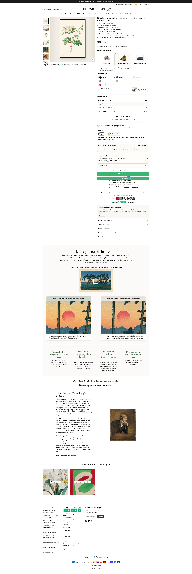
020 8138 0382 (69, 517)
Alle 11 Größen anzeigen (123, 116)
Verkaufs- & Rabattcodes (48, 537)
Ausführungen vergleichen (106, 70)
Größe (123, 100)
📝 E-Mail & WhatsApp (118, 4)
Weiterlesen (102, 215)
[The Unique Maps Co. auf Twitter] (92, 521)
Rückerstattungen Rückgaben (49, 522)
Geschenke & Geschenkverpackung (51, 542)
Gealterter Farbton (115, 134)
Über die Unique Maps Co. (49, 510)
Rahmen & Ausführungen (104, 228)
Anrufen (126, 187)
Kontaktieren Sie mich (48, 507)
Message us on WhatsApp (71, 520)
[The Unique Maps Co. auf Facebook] (89, 521)
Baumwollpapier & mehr (48, 535)
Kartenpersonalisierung (48, 527)
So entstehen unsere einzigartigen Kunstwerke (109, 232)
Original (101, 134)
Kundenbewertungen (47, 540)
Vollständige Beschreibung (119, 37)
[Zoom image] (92, 59)
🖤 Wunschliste (128, 4)
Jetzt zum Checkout (123, 178)
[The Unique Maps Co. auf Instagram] (86, 521)
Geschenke (97, 13)
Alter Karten (45, 530)
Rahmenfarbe (102, 74)
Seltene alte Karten (82, 13)
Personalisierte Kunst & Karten (117, 13)
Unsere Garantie (102, 237)
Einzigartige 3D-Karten (48, 517)
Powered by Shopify (96, 568)
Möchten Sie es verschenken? (105, 220)
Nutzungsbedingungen (48, 552)
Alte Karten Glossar (47, 545)
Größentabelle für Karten (48, 525)
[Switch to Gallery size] (72, 38)
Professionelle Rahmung (48, 512)
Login (64, 549)
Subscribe (101, 516)
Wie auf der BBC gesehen (49, 547)
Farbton (101, 131)
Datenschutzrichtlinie (47, 550)
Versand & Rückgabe (103, 224)
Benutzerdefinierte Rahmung (49, 532)
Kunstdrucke (66, 13)
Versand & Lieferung (47, 520)
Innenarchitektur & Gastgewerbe (50, 515)
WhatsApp (135, 187)
